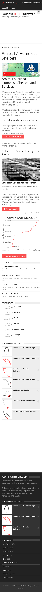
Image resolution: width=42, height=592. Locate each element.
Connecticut (7, 577)
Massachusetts (8, 562)
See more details (11, 209)
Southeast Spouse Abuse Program (19, 182)
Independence (19, 329)
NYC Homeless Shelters (21, 390)
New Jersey (7, 574)
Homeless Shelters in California (21, 370)
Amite (17, 47)
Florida (5, 555)
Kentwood (17, 307)
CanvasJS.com (36, 250)
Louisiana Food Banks (10, 266)
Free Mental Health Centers (12, 294)
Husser (16, 323)
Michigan (6, 551)
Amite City (17, 312)
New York (6, 544)
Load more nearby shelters (15, 256)
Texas (5, 566)
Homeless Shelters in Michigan (24, 358)
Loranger (17, 335)
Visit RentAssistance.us (13, 136)
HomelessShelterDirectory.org (23, 586)
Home (4, 47)
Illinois (5, 570)
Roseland (17, 318)
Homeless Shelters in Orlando (24, 379)
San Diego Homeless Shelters (24, 401)
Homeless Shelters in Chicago (24, 348)
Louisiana (10, 47)
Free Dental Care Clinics (11, 275)
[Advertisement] (21, 32)
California (6, 548)
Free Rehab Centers (9, 285)
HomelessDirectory (18, 14)
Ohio (4, 559)
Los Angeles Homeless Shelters (24, 411)
